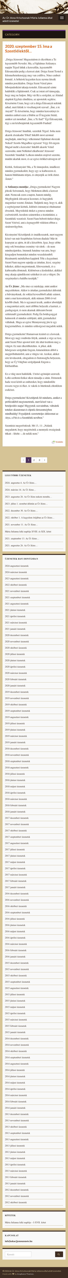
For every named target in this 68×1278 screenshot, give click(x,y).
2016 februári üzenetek (15, 950)
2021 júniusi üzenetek (15, 609)
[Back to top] (60, 1270)
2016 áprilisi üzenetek (15, 937)
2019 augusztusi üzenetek (17, 717)
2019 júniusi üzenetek (15, 729)
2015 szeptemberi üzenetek (17, 981)
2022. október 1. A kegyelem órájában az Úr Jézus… (29, 517)
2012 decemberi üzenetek (17, 1189)
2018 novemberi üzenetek (17, 754)
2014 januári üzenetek (15, 1107)
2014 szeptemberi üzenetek (17, 1057)
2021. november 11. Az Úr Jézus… (21, 524)
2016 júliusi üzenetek (15, 918)
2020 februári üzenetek (15, 679)
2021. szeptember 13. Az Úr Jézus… (22, 538)
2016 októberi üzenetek (16, 906)
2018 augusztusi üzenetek (17, 767)
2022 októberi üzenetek (16, 584)
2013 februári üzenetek (15, 1177)
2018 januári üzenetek (15, 811)
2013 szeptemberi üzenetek (17, 1133)
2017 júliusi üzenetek (15, 849)
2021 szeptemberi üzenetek (17, 597)
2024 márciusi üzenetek (16, 572)
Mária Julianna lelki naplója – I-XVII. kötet (25, 1222)
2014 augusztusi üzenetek (17, 1063)
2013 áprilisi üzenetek (15, 1164)
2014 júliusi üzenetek (15, 1070)
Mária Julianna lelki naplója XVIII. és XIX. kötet (28, 531)
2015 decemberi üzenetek (17, 962)
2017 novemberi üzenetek (17, 824)
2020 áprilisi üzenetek (15, 666)
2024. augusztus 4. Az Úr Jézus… (20, 482)
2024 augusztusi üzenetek (17, 565)
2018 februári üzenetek (15, 805)
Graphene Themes (25, 1274)
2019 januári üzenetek (15, 742)
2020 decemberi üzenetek (17, 635)
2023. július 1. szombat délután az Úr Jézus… (26, 503)
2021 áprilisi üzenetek (15, 616)
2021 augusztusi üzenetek (17, 603)
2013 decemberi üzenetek (17, 1114)
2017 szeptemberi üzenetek (17, 836)
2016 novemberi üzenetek (17, 899)
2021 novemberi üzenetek (17, 591)
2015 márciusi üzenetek (16, 1019)
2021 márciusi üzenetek (16, 622)
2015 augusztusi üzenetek (17, 988)
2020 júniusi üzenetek (15, 660)
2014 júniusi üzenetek (15, 1076)
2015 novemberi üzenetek (17, 969)
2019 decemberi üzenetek (17, 691)
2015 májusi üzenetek (15, 1007)
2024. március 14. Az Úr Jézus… (20, 489)
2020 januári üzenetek (15, 685)
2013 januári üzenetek (15, 1183)
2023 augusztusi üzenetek (17, 578)
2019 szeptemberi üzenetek (17, 710)
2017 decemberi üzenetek (17, 817)
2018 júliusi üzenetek (15, 773)
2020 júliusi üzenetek (15, 654)
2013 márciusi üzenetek (16, 1170)
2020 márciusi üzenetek (16, 672)
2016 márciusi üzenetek (16, 943)
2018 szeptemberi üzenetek (17, 761)
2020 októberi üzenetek (16, 647)
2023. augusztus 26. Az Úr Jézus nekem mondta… (28, 496)
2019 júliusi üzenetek (15, 723)
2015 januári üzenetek (15, 1032)
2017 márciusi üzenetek (16, 874)
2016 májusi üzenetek (15, 931)
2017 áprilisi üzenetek (15, 868)
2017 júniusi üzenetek (15, 855)
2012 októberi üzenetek (16, 1202)
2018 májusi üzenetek (15, 786)
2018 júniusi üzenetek (15, 780)
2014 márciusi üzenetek (16, 1095)
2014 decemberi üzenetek (17, 1038)
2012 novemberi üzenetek (17, 1196)
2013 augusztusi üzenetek (17, 1139)
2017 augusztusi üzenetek (17, 843)
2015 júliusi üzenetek (15, 994)
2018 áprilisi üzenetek (15, 792)
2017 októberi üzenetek (16, 830)
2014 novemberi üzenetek (17, 1044)
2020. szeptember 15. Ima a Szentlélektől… (28, 48)
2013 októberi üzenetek (16, 1126)
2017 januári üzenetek (15, 887)
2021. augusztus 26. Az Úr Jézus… (21, 545)
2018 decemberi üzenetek (17, 748)
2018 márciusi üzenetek (16, 799)
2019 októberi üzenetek (16, 704)
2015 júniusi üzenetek (15, 1000)
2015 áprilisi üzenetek (15, 1013)
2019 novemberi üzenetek (17, 698)
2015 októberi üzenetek (16, 975)
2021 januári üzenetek (15, 628)
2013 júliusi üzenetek (15, 1145)
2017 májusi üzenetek (15, 862)
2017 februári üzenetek (15, 880)
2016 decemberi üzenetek (17, 893)
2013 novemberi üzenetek (17, 1120)
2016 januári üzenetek (15, 956)
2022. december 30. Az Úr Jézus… (21, 510)
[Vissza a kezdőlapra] (34, 7)
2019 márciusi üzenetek (16, 736)
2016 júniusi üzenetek (15, 925)
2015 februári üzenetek (15, 1025)
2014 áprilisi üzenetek (15, 1088)
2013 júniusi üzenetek (15, 1151)
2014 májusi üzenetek (15, 1082)
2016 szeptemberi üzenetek (17, 912)
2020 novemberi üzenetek (17, 641)
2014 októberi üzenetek (16, 1051)
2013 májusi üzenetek (15, 1158)
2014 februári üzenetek (15, 1101)
